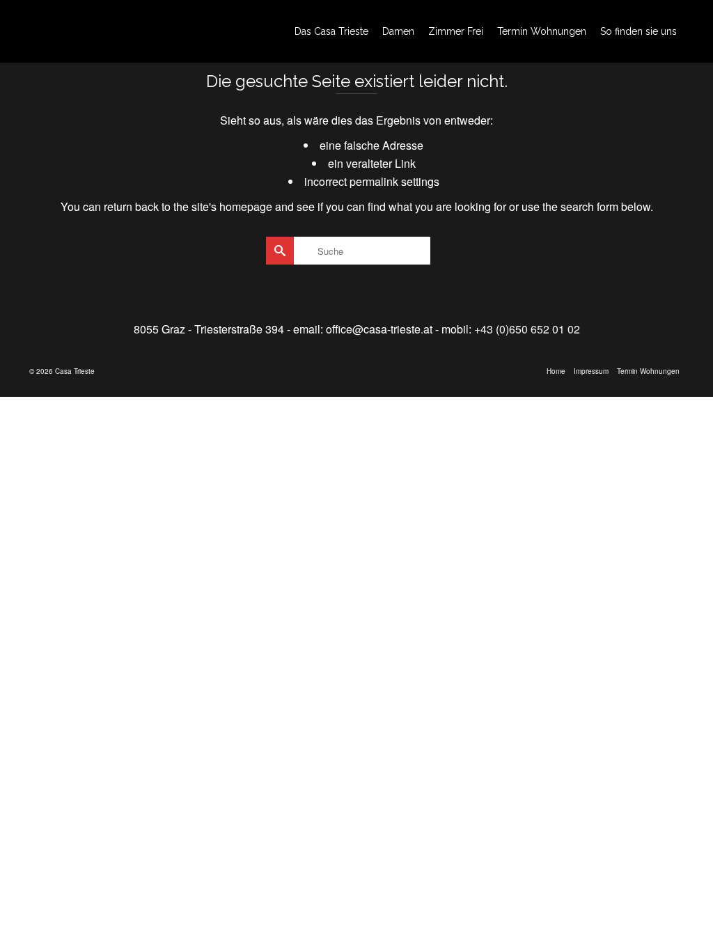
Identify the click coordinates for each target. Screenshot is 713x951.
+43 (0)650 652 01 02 (527, 329)
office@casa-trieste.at (379, 329)
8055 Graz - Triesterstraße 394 (209, 329)
